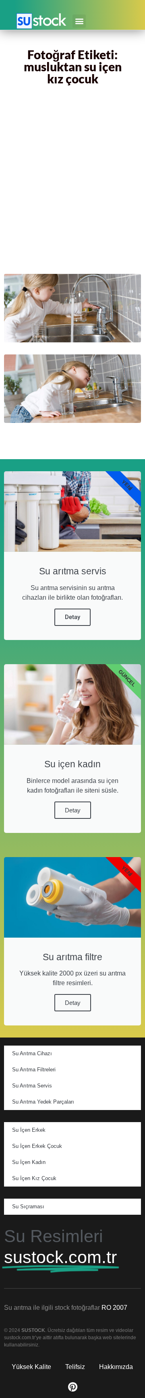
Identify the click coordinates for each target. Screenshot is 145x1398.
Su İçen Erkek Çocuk (37, 1146)
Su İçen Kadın (29, 1162)
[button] (79, 21)
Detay (72, 617)
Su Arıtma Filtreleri (34, 1070)
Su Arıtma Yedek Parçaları (43, 1102)
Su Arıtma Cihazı (32, 1053)
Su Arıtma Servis (32, 1086)
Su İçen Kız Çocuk (34, 1178)
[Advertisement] (72, 181)
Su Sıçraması (28, 1206)
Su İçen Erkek (29, 1130)
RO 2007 (114, 1307)
